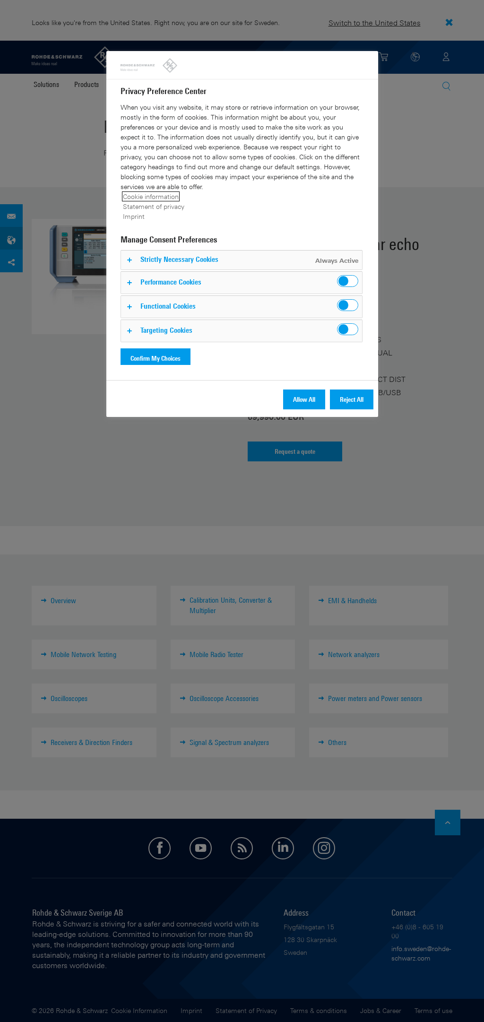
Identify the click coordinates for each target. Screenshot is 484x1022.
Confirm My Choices (155, 358)
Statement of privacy (153, 206)
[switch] (347, 281)
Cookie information (151, 196)
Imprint (134, 216)
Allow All (304, 399)
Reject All (351, 399)
